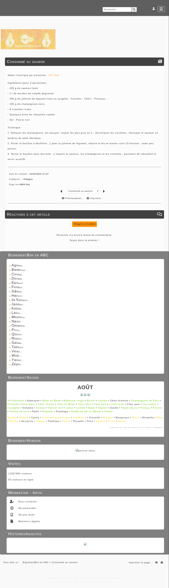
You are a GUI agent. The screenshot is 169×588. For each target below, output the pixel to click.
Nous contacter (27, 501)
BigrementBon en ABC (35, 562)
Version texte (25, 514)
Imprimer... (96, 198)
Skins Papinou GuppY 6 (70, 581)
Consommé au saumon (26, 61)
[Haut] (165, 236)
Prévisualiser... (75, 198)
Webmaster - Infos (84, 492)
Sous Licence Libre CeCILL (106, 578)
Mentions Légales (28, 521)
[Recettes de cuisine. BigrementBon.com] (28, 39)
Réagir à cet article (85, 224)
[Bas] (165, 244)
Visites (84, 463)
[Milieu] (165, 240)
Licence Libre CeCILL (100, 581)
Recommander (26, 508)
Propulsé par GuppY (57, 578)
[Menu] (161, 9)
